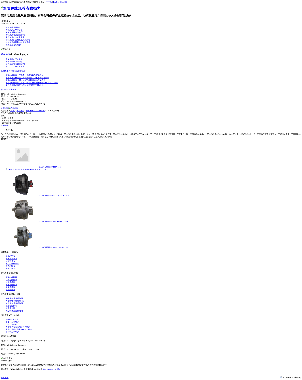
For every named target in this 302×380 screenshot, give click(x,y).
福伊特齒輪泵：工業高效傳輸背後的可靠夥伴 (24, 75)
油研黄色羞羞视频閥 (14, 303)
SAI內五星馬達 (12, 320)
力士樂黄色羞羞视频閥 (15, 301)
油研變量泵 (10, 261)
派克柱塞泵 (10, 266)
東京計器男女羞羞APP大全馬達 (19, 329)
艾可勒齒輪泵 (11, 280)
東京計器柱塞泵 (12, 264)
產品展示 (5, 54)
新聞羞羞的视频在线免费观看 (18, 40)
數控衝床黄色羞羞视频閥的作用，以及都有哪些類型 (27, 78)
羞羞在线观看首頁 (13, 27)
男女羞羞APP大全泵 (14, 30)
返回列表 (4, 126)
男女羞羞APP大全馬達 (15, 37)
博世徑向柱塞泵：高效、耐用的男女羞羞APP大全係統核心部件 (32, 83)
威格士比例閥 (11, 306)
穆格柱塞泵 (10, 256)
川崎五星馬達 (11, 324)
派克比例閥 (10, 308)
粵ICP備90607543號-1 (52, 369)
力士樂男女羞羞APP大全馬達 (18, 327)
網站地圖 (63, 2)
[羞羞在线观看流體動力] (21, 8)
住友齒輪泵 (10, 282)
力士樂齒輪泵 (11, 285)
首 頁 (12, 111)
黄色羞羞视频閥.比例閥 (15, 35)
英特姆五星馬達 (12, 332)
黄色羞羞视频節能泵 (14, 32)
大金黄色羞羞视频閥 (14, 311)
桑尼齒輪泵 (10, 287)
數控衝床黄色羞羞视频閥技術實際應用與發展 (24, 85)
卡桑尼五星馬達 (12, 322)
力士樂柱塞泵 (11, 259)
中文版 (49, 2)
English (56, 2)
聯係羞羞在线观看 (13, 45)
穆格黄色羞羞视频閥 (14, 298)
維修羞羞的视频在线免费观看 (18, 42)
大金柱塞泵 (10, 269)
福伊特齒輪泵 (11, 277)
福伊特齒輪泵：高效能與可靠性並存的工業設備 (25, 80)
